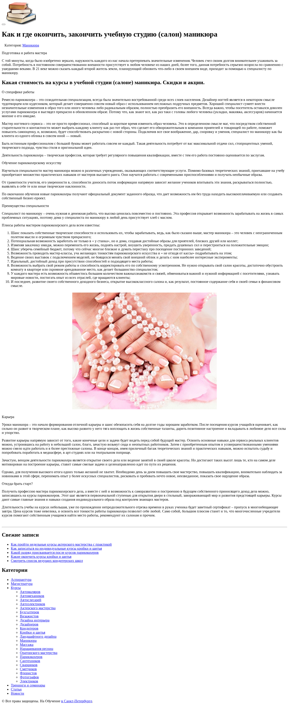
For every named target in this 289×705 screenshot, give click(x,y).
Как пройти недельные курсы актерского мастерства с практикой (61, 544)
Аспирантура (21, 580)
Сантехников (30, 661)
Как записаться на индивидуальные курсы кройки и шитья (56, 548)
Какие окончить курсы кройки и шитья (41, 556)
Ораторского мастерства (38, 653)
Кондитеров (29, 628)
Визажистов (29, 616)
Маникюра (30, 45)
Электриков (29, 681)
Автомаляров (30, 592)
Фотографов (29, 677)
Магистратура (22, 584)
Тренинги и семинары (28, 685)
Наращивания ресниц (36, 649)
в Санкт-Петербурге (76, 701)
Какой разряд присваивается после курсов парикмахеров (55, 552)
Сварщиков (28, 665)
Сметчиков (28, 669)
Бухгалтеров (29, 612)
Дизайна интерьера (34, 620)
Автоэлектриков (32, 604)
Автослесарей (30, 600)
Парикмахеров (31, 657)
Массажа (26, 645)
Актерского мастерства (38, 608)
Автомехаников (32, 596)
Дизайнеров (29, 624)
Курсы (16, 588)
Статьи (16, 689)
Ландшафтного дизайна (38, 636)
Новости (17, 693)
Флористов (28, 673)
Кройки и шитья (32, 632)
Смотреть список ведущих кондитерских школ (47, 561)
